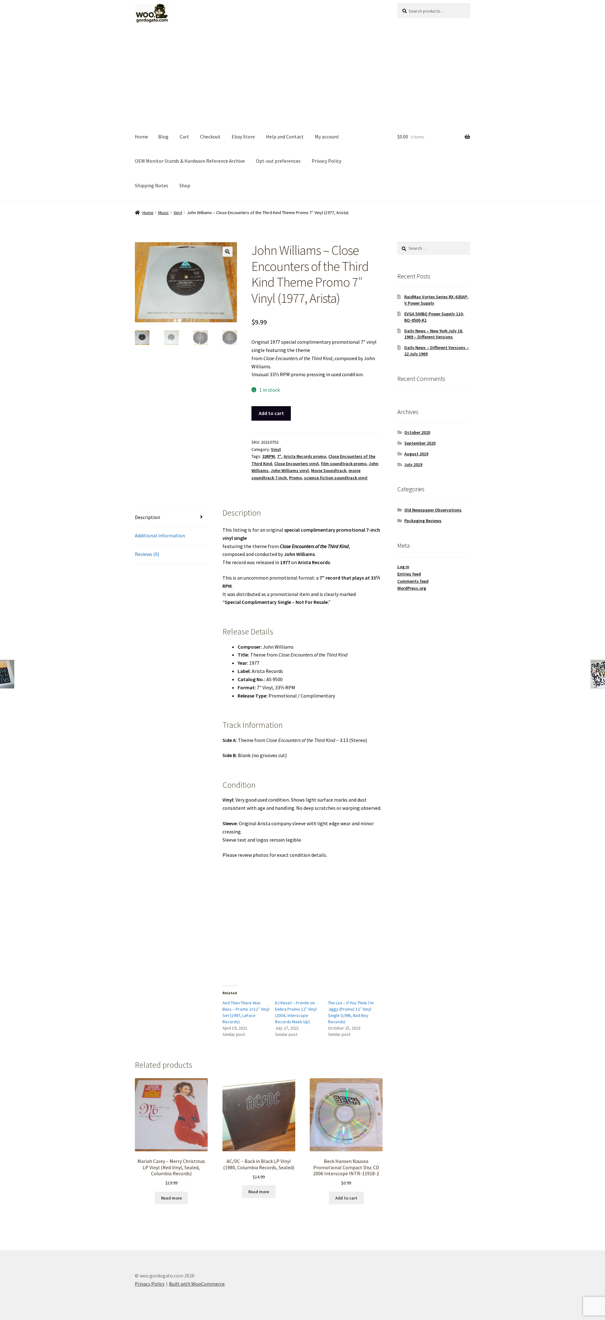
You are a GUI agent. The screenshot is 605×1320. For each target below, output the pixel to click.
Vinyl (178, 212)
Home (141, 136)
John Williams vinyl (290, 470)
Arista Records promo (305, 456)
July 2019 (413, 464)
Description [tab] (147, 517)
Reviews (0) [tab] (147, 554)
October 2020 (417, 432)
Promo (295, 478)
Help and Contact (285, 136)
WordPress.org (411, 588)
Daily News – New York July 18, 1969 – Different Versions (433, 334)
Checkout (210, 136)
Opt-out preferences (278, 161)
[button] (227, 252)
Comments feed (413, 581)
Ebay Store (243, 136)
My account (327, 136)
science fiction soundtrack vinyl (335, 478)
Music (163, 212)
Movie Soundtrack (328, 470)
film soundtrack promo (343, 463)
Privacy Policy (326, 161)
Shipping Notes (151, 185)
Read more (171, 1198)
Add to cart (271, 413)
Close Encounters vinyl (296, 463)
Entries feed (409, 574)
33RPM (268, 456)
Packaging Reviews (422, 520)
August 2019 (416, 454)
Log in (403, 566)
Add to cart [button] (346, 1198)
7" (279, 456)
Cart (184, 136)
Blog (163, 136)
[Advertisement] (302, 77)
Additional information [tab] (160, 535)
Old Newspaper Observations (433, 510)
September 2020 (419, 443)
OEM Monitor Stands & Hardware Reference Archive (190, 161)
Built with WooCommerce (197, 1284)
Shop (184, 185)
